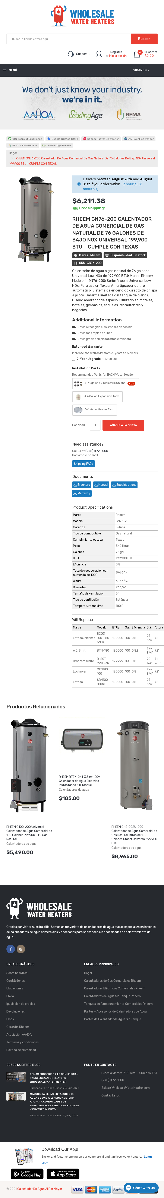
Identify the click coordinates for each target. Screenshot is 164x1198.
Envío (10, 996)
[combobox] (82, 39)
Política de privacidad (21, 1050)
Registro (116, 52)
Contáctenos (15, 981)
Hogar (13, 153)
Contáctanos (110, 1095)
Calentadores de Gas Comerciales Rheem (112, 981)
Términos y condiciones (22, 1042)
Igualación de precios (20, 1004)
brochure (83, 485)
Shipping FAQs (83, 464)
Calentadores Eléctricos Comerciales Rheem (114, 988)
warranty (83, 493)
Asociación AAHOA (19, 1034)
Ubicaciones (14, 988)
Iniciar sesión (118, 56)
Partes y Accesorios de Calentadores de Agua (115, 1011)
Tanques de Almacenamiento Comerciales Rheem (118, 1004)
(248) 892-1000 (96, 451)
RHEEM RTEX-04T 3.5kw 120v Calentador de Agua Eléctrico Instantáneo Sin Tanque (79, 781)
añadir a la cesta (123, 425)
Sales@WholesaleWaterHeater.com (125, 1088)
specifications (126, 485)
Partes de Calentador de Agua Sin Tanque (112, 1019)
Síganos (139, 70)
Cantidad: (78, 425)
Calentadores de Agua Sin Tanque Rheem (112, 996)
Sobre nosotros (17, 973)
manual (103, 485)
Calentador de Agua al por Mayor (39, 1189)
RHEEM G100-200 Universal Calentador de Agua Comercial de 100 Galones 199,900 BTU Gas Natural (29, 833)
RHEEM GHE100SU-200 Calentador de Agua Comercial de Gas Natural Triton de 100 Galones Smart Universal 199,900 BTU (134, 835)
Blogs (10, 1019)
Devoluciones (15, 1011)
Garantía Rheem (17, 1027)
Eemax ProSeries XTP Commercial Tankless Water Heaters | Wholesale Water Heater (54, 1078)
